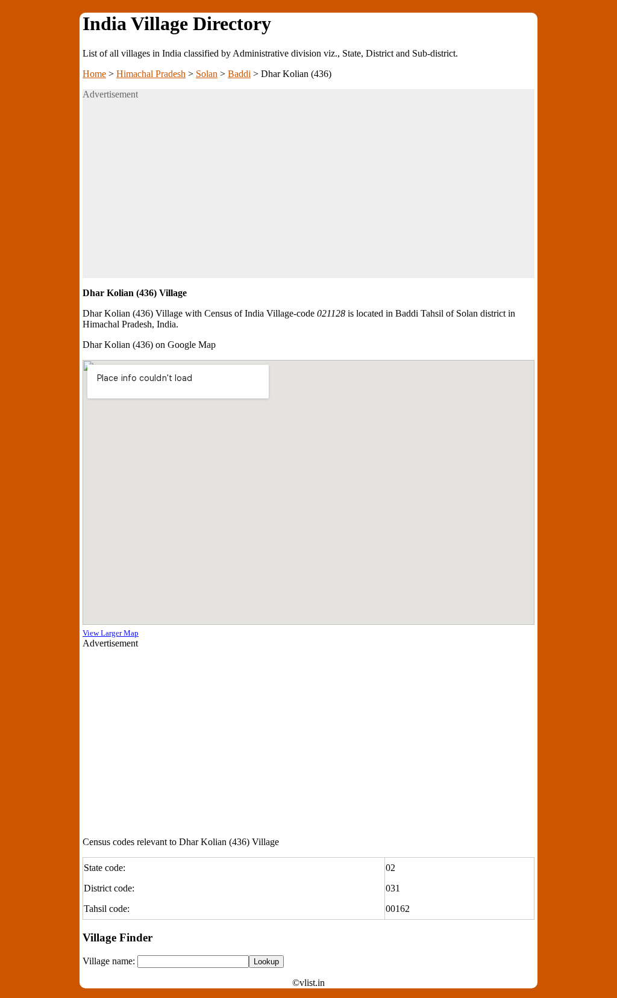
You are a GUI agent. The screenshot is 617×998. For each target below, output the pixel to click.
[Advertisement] (308, 194)
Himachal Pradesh (151, 74)
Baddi (239, 74)
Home (94, 74)
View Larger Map (111, 632)
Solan (207, 74)
